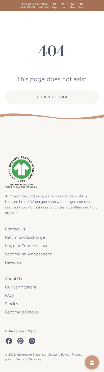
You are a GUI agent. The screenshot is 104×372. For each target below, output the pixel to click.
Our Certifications (21, 286)
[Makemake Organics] (22, 20)
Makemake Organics (30, 354)
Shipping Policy (58, 354)
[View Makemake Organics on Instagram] (32, 341)
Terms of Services (28, 359)
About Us (13, 278)
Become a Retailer (22, 311)
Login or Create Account (27, 245)
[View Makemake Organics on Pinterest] (20, 341)
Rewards (13, 262)
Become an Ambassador (28, 253)
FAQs (10, 295)
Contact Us (15, 228)
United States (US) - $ (21, 331)
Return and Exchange (25, 237)
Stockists (13, 303)
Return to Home (52, 97)
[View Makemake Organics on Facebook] (9, 341)
